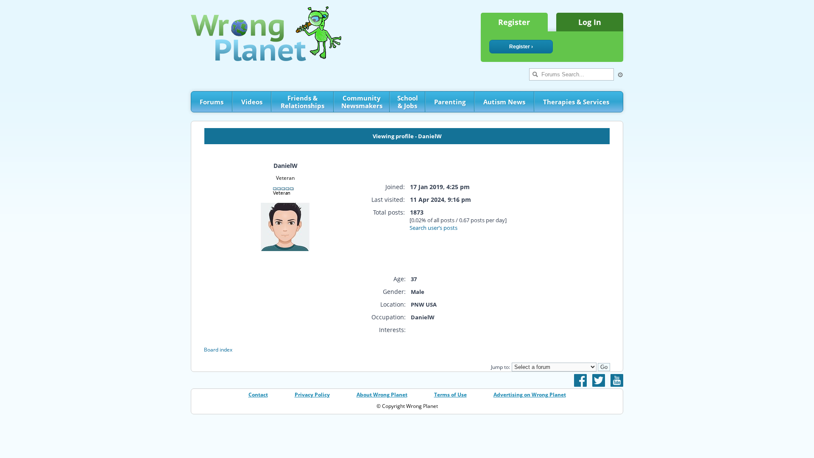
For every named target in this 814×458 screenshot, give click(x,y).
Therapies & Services (576, 102)
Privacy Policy (312, 394)
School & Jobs (407, 102)
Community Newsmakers (361, 102)
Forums (211, 102)
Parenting (450, 102)
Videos (251, 102)
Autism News (504, 102)
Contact (258, 394)
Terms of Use (450, 394)
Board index (218, 349)
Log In (589, 22)
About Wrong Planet (382, 394)
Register (514, 22)
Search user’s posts (433, 228)
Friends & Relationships (302, 102)
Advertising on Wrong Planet (529, 394)
